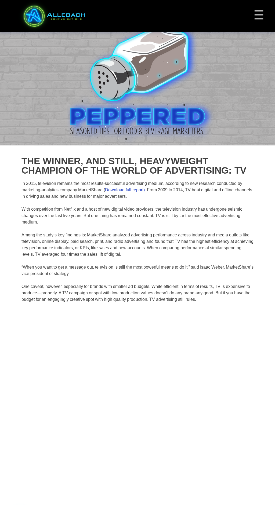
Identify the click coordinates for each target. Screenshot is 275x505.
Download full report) (125, 190)
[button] (258, 14)
